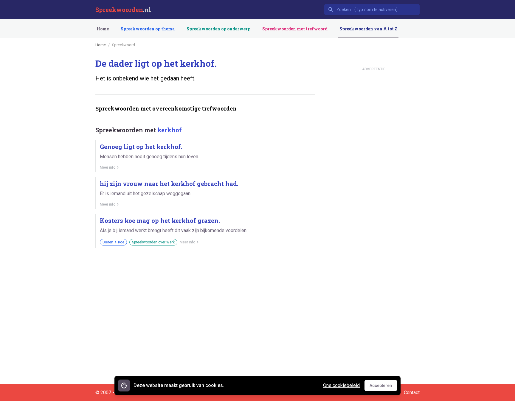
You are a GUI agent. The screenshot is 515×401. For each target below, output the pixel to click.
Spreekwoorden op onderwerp (218, 29)
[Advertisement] (203, 273)
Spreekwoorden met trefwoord (295, 29)
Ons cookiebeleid (341, 385)
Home (103, 29)
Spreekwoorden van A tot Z (368, 29)
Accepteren (383, 387)
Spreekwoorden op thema (148, 29)
